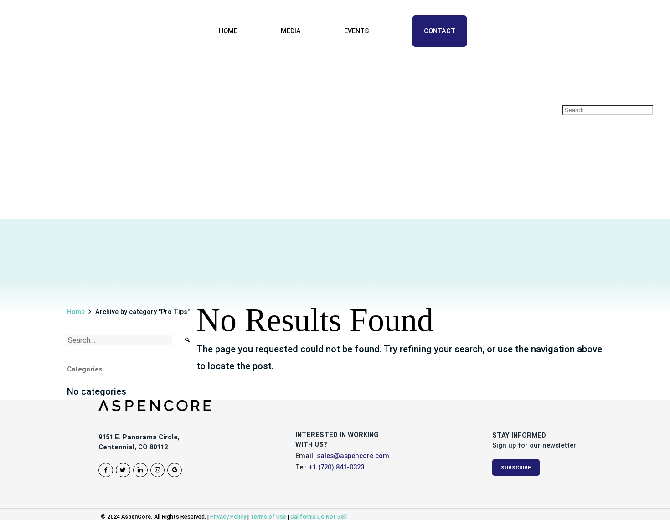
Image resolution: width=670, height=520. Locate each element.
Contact (439, 31)
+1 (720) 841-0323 (336, 467)
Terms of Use (268, 517)
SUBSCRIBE (516, 467)
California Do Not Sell (318, 517)
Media (291, 31)
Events (356, 31)
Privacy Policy (228, 517)
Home (228, 31)
